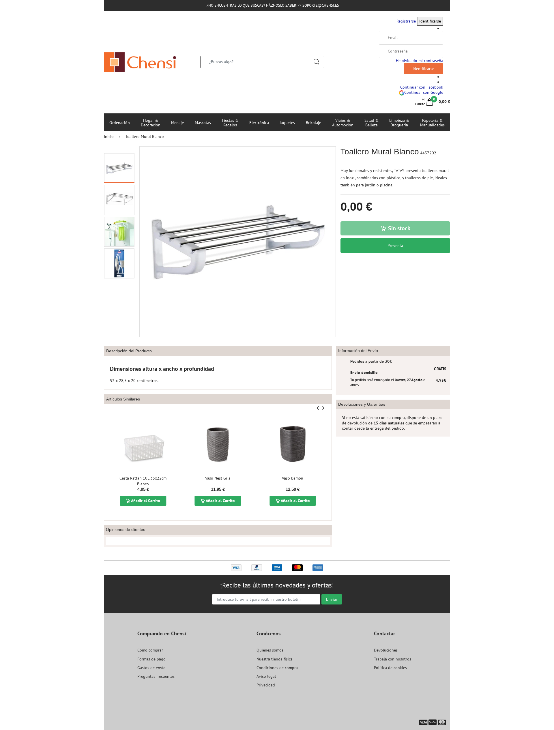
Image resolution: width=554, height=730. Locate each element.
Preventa (395, 245)
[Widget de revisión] (218, 541)
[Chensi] (140, 61)
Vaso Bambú (292, 478)
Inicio (109, 136)
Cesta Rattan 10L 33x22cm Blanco (142, 481)
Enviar (331, 599)
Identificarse (430, 21)
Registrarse (406, 21)
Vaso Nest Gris (217, 478)
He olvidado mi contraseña (419, 60)
